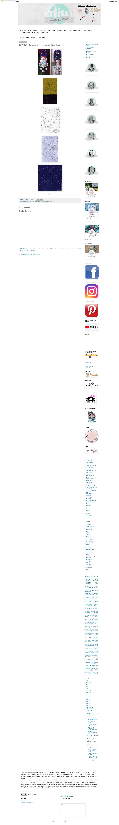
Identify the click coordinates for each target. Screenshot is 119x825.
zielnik (89, 672)
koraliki (86, 623)
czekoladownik (95, 604)
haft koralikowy (89, 537)
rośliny (86, 651)
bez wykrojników (90, 598)
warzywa (96, 665)
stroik (86, 656)
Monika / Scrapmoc (90, 54)
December (89, 707)
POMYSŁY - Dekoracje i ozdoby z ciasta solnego (92, 750)
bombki (91, 600)
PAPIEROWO (89, 484)
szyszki (97, 659)
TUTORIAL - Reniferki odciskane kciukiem (92, 757)
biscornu (96, 598)
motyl (97, 631)
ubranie (96, 664)
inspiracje (88, 510)
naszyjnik (96, 633)
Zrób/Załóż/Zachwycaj (90, 502)
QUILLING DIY (89, 488)
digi (95, 605)
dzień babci (96, 609)
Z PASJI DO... (89, 497)
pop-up (92, 644)
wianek (86, 666)
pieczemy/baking (89, 556)
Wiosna (92, 594)
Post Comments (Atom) (30, 250)
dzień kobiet (93, 611)
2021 (87, 688)
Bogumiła (88, 50)
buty (93, 601)
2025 (87, 682)
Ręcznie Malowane (90, 526)
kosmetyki (96, 623)
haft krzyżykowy (89, 539)
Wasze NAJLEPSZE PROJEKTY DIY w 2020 (29, 32)
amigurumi (96, 597)
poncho (86, 644)
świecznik (87, 675)
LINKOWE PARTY (90, 475)
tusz (89, 664)
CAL (97, 578)
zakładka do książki (89, 670)
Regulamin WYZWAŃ (32, 30)
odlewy (93, 634)
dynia (92, 609)
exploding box (90, 612)
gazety (91, 615)
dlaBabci (96, 608)
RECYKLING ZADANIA (91, 490)
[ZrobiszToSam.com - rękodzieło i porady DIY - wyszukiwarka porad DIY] (67, 800)
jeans (97, 618)
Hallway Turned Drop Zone (27, 802)
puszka (90, 648)
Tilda (93, 591)
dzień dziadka (87, 611)
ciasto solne (95, 602)
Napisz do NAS (42, 30)
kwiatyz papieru (87, 626)
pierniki (86, 641)
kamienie (86, 620)
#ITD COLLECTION (91, 575)
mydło (89, 633)
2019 (87, 692)
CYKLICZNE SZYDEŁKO (91, 465)
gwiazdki (38, 201)
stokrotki (96, 655)
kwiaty (96, 625)
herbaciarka (92, 616)
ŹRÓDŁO (50, 194)
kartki (88, 622)
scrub (86, 652)
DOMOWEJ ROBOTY (90, 467)
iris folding (88, 544)
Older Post (78, 248)
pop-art (89, 644)
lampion (96, 626)
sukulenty (96, 656)
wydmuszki (91, 666)
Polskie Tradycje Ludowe (91, 487)
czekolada (90, 604)
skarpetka (89, 653)
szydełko (88, 567)
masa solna (91, 629)
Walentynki (87, 594)
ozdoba (41, 201)
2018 (87, 694)
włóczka (91, 669)
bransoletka (95, 600)
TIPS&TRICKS (89, 493)
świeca (93, 673)
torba (86, 662)
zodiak (97, 672)
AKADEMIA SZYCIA (90, 462)
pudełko (86, 648)
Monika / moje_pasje (90, 57)
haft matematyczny (90, 541)
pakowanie (96, 637)
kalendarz (96, 619)
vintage (93, 665)
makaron (96, 627)
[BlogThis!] (38, 200)
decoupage (88, 529)
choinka (96, 601)
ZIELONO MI (88, 498)
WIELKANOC (88, 593)
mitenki (86, 631)
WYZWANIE (88, 495)
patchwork (88, 552)
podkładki (86, 642)
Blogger (65, 821)
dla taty (92, 608)
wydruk (47, 201)
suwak (86, 658)
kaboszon (91, 619)
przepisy (96, 645)
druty (87, 531)
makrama (88, 547)
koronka (91, 623)
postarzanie (87, 645)
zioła (94, 672)
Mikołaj (97, 589)
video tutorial (88, 515)
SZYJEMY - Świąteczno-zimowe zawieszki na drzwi (92, 746)
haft (86, 508)
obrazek (89, 634)
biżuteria (88, 505)
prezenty (92, 645)
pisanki (89, 641)
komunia (96, 622)
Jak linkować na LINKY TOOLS (64, 30)
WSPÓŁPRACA (51, 30)
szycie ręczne (87, 659)
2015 (87, 699)
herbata (96, 616)
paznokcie (96, 638)
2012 (87, 705)
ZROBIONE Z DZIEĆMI (91, 500)
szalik (89, 658)
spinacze (89, 655)
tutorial (92, 664)
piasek (89, 640)
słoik (86, 660)
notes (86, 634)
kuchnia (89, 625)
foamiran (86, 615)
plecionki (88, 557)
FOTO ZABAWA (89, 469)
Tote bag (96, 591)
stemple (93, 655)
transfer (88, 662)
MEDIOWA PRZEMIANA (91, 478)
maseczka (96, 629)
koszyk (86, 625)
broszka (86, 601)
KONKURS (88, 474)
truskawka (96, 662)
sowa (86, 655)
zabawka (96, 669)
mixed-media (89, 549)
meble (94, 630)
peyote (87, 554)
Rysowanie (88, 524)
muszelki (86, 633)
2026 (87, 680)
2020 (87, 690)
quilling (87, 561)
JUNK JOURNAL (89, 472)
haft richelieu (88, 542)
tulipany (86, 664)
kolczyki (92, 622)
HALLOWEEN (88, 582)
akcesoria (25, 201)
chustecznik (87, 602)
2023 (87, 686)
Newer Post (22, 248)
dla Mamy (96, 607)
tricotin (87, 569)
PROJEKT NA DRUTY (90, 485)
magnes (92, 627)
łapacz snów (87, 673)
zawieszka (96, 670)
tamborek (90, 660)
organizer (90, 636)
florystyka (96, 613)
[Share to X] (39, 200)
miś (89, 631)
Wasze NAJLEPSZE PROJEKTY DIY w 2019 (82, 30)
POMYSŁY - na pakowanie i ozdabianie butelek (92, 728)
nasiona (92, 633)
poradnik (96, 644)
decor (86, 605)
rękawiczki (90, 651)
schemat (94, 651)
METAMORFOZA (43, 37)
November (89, 760)
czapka (86, 604)
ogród (97, 634)
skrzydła (96, 653)
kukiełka (93, 625)
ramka (90, 649)
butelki (90, 601)
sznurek (92, 658)
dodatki (86, 609)
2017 (87, 696)
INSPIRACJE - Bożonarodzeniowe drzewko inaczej (92, 732)
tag (87, 660)
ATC (87, 521)
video (90, 665)
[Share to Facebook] (41, 200)
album (87, 503)
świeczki (96, 673)
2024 (87, 684)
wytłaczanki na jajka (89, 668)
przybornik (96, 647)
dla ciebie (87, 608)
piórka (93, 641)
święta (90, 675)
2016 (87, 698)
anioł (85, 598)
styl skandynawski (90, 656)
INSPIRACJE (34, 37)
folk (89, 615)
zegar (86, 672)
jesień (86, 619)
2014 (87, 701)
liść (90, 627)
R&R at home (25, 801)
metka (97, 630)
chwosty (91, 602)
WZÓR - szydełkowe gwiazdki (91, 739)
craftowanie (88, 507)
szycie (44, 201)
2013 (87, 703)
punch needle (89, 559)
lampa (94, 626)
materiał (90, 630)
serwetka (92, 652)
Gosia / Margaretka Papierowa (90, 48)
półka (93, 648)
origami (87, 551)
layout (86, 627)
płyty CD (96, 648)
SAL (87, 492)
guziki (97, 615)
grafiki (94, 615)
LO (97, 587)
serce (88, 652)
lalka (91, 626)
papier (86, 638)
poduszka (92, 642)
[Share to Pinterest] (42, 200)
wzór (51, 201)
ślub (90, 673)
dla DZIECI (91, 607)
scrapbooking (89, 564)
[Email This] (36, 200)
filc (35, 201)
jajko (95, 618)
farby (95, 612)
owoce (86, 637)
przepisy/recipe (88, 647)
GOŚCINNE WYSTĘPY (24, 37)
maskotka (86, 630)
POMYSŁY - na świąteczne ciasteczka (92, 719)
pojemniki (96, 642)
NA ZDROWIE (89, 482)
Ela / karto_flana (89, 56)
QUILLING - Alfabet (91, 708)
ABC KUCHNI (89, 460)
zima (91, 672)
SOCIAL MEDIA (44, 32)
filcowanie (88, 534)
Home (50, 248)
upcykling (87, 665)
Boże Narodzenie (30, 201)
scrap (87, 562)
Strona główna (22, 30)
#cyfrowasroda (89, 459)
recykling (88, 513)
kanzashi (88, 546)
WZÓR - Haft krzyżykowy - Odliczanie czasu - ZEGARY (92, 715)
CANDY (87, 464)
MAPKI (87, 477)
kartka (93, 620)
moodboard (88, 512)
